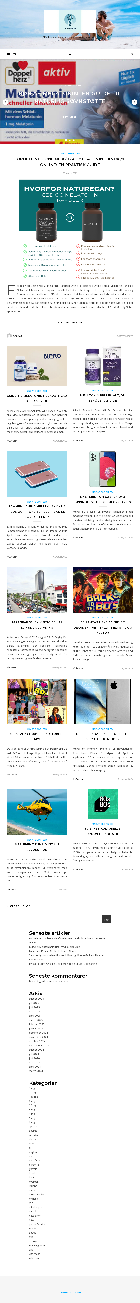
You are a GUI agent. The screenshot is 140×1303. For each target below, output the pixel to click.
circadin (33, 1135)
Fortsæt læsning (70, 322)
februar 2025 (37, 1024)
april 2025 (35, 1015)
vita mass (34, 1253)
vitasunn (34, 1258)
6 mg (32, 1122)
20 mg (33, 1105)
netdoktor (35, 1215)
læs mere (70, 117)
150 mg (33, 1096)
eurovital (34, 1164)
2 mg (32, 1101)
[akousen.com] (70, 21)
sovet (32, 1232)
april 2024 (35, 1066)
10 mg (33, 1092)
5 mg (32, 1118)
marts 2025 (36, 1020)
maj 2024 (34, 1062)
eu (30, 1156)
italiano (33, 1186)
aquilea (33, 1130)
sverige (33, 1241)
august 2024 (36, 1049)
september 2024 (39, 1045)
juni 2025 (34, 1007)
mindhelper (35, 1207)
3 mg (32, 1109)
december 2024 (38, 1032)
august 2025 (36, 998)
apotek (33, 1126)
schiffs (33, 1228)
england (33, 1152)
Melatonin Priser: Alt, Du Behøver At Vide (53, 951)
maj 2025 (34, 1011)
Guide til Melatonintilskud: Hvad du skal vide (54, 946)
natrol (32, 1211)
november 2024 (38, 1037)
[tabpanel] (70, 101)
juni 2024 (34, 1058)
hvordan (34, 1181)
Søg (106, 919)
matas (32, 1190)
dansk (32, 1139)
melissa (33, 1198)
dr (30, 1147)
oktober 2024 (37, 1041)
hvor (31, 1177)
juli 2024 (34, 1054)
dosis (32, 1143)
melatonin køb (37, 1194)
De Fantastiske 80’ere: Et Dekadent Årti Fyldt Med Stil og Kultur (103, 628)
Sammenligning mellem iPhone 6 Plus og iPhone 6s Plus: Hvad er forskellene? (37, 512)
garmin (33, 1169)
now (31, 1219)
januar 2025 (36, 1028)
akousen (17, 335)
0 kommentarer (124, 335)
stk (31, 1236)
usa (31, 1249)
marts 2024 (36, 1071)
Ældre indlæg (20, 906)
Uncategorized (70, 85)
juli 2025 (34, 1003)
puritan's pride (37, 1224)
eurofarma (35, 1160)
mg (31, 1202)
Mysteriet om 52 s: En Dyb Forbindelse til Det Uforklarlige (63, 963)
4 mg (32, 1113)
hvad (32, 1173)
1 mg (32, 1088)
